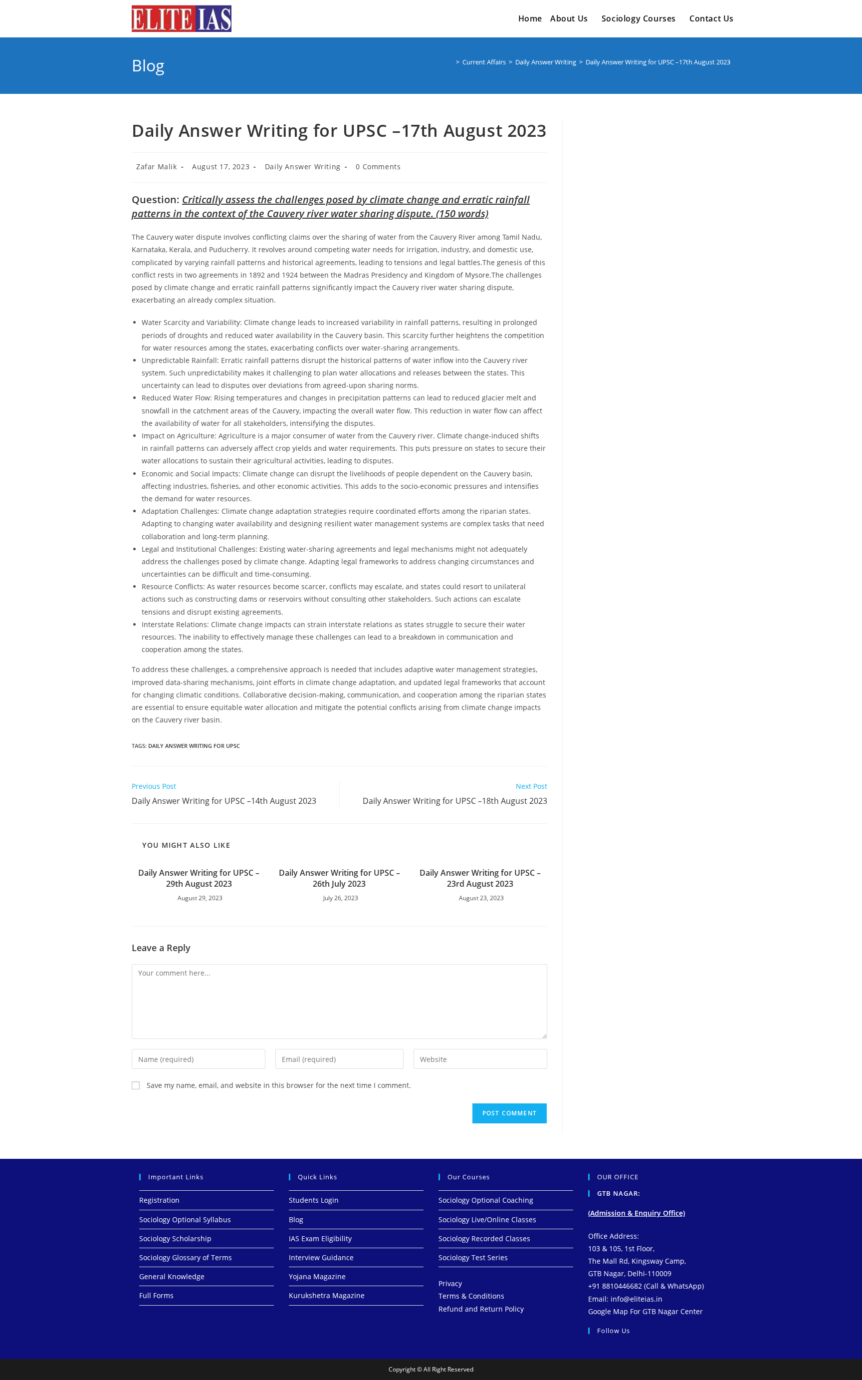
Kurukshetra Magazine (327, 1295)
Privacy (450, 1283)
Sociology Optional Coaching (485, 1200)
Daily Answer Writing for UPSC (194, 745)
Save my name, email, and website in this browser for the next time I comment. (279, 1085)
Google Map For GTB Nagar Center (645, 1311)
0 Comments (378, 166)
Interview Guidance (321, 1257)
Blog (296, 1219)
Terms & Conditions (471, 1296)
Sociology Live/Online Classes (487, 1219)
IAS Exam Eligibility (320, 1238)
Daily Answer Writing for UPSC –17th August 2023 (658, 61)
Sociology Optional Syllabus (185, 1219)
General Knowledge (172, 1276)
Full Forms (156, 1295)
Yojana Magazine (317, 1276)
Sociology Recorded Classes (484, 1238)
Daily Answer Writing (303, 166)
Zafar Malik (156, 166)
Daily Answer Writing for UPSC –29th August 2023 (198, 878)
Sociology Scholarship (175, 1238)
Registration (159, 1200)
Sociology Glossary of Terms (185, 1257)
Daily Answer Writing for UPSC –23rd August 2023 (480, 878)
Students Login (314, 1200)
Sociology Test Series (473, 1257)
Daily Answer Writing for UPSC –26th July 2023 (339, 878)
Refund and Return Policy (481, 1309)
